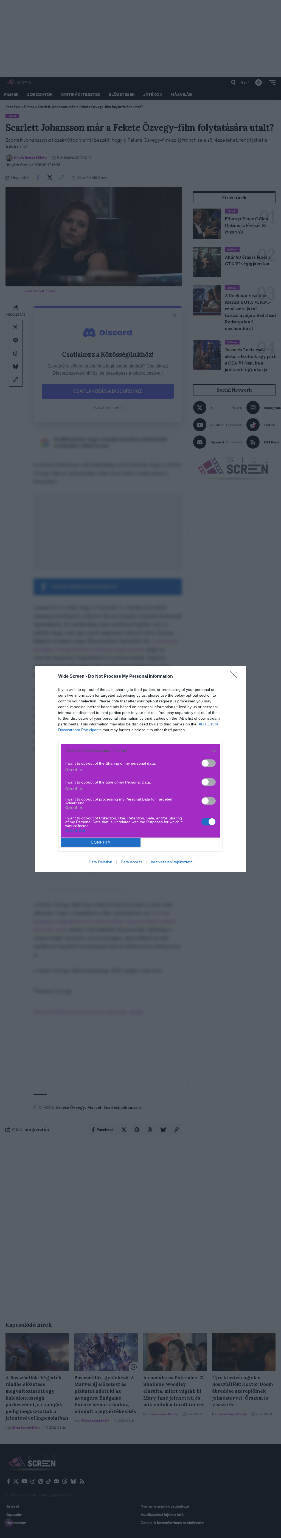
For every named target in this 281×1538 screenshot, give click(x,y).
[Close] (235, 676)
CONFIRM (101, 842)
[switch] (208, 763)
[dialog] (140, 769)
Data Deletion (100, 862)
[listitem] (140, 751)
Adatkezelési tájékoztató (172, 862)
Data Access (131, 862)
